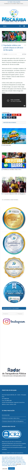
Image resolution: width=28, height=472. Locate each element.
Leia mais (18, 464)
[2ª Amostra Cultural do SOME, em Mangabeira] (14, 185)
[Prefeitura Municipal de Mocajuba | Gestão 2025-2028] (14, 15)
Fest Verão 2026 (7, 145)
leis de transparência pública (16, 447)
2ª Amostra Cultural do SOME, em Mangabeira (14, 193)
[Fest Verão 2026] (14, 136)
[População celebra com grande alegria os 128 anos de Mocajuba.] (14, 37)
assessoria (18, 443)
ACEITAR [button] (11, 468)
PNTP (8, 452)
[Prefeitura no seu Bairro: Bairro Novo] (14, 160)
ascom (5, 54)
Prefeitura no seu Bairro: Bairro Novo (13, 3)
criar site (11, 441)
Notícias (24, 54)
